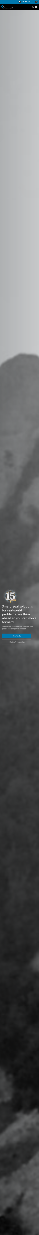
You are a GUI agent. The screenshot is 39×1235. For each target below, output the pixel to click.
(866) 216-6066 (26, 2)
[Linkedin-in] (36, 2)
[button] (36, 7)
